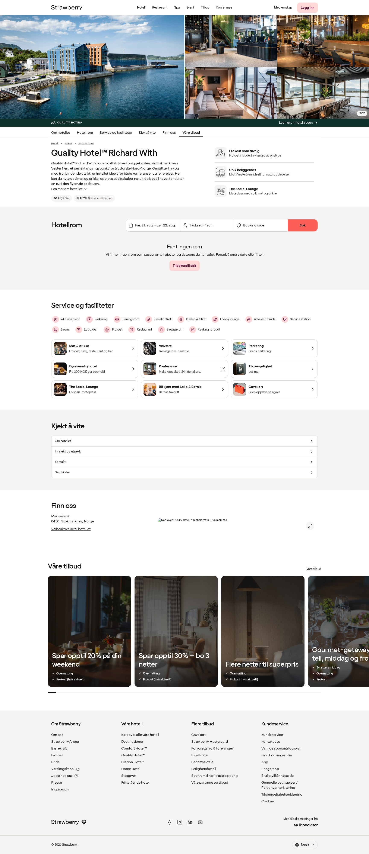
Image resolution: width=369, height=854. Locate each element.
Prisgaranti (270, 769)
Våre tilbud (191, 132)
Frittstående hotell (135, 782)
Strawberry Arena (65, 741)
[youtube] (200, 822)
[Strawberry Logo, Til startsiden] (66, 7)
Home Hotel (130, 769)
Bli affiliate (199, 755)
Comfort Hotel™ (134, 748)
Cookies (267, 801)
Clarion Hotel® (132, 762)
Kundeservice (272, 734)
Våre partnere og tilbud (209, 782)
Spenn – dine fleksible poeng (214, 775)
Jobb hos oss (62, 775)
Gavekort (198, 734)
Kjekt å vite (147, 132)
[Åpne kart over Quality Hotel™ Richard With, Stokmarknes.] (310, 526)
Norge (68, 143)
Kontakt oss (270, 741)
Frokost (57, 755)
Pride (55, 762)
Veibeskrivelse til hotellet (71, 529)
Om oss (57, 734)
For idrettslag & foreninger (212, 748)
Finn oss (169, 132)
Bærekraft (59, 748)
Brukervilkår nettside (277, 775)
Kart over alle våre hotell (140, 734)
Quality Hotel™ (133, 755)
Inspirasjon (60, 789)
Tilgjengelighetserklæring (281, 794)
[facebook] (169, 822)
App (264, 762)
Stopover (128, 775)
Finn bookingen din (276, 755)
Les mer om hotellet (66, 189)
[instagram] (179, 822)
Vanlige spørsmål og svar (281, 748)
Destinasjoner (132, 741)
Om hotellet (60, 132)
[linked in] (190, 822)
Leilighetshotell (203, 769)
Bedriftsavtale (202, 762)
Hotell (55, 143)
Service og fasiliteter (116, 132)
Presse (56, 782)
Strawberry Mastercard (209, 741)
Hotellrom (85, 132)
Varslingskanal (63, 769)
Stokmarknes (86, 143)
